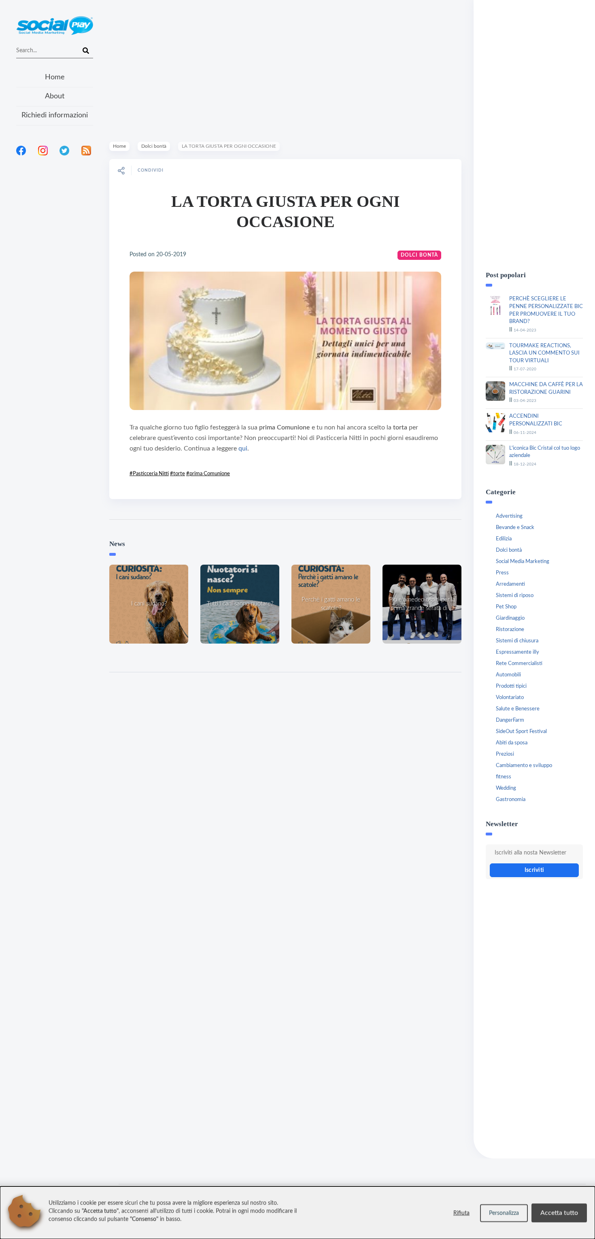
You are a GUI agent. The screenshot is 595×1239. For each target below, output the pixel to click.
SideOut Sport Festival (521, 731)
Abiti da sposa (511, 743)
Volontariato (510, 697)
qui (242, 448)
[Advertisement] (54, 267)
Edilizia (504, 539)
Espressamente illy (517, 652)
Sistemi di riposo (514, 595)
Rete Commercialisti (519, 663)
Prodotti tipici (511, 686)
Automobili (508, 675)
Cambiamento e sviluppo (524, 765)
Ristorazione (510, 629)
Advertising (509, 516)
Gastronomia (510, 799)
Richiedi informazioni (54, 115)
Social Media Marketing (522, 561)
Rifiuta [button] (461, 1213)
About (54, 96)
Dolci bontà (153, 146)
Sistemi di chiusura (517, 641)
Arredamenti (510, 584)
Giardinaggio (510, 618)
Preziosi (505, 754)
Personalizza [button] (504, 1213)
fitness (503, 777)
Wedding (506, 788)
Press (502, 573)
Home (55, 77)
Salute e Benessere (518, 709)
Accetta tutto (559, 1212)
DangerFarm (510, 720)
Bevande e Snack (515, 527)
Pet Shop (506, 607)
